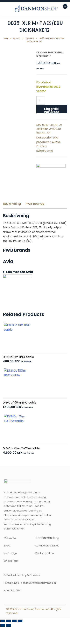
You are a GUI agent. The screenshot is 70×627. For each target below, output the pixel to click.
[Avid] (51, 178)
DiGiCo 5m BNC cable (18, 357)
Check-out (11, 561)
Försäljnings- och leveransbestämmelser (30, 583)
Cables (29, 38)
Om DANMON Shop (47, 538)
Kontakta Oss (12, 590)
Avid (50, 151)
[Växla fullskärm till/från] (8, 620)
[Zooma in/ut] (2, 620)
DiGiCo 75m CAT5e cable (21, 448)
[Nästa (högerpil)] (8, 625)
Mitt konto (10, 538)
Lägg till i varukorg (52, 110)
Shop (7, 545)
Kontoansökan (44, 553)
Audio (16, 38)
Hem (6, 38)
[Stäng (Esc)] (20, 620)
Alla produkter (47, 139)
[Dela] (14, 620)
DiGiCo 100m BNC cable (20, 402)
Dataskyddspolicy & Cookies (22, 575)
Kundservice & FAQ (47, 545)
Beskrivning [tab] (12, 203)
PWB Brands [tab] (34, 203)
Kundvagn (10, 553)
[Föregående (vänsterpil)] (2, 625)
